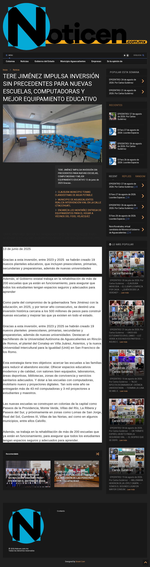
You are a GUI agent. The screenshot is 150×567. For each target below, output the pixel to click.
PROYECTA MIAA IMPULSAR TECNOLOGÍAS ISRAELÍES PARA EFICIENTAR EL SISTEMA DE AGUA (26, 477)
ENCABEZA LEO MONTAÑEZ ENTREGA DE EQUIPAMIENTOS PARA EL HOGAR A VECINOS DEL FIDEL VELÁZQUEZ (78, 213)
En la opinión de (114, 61)
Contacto (61, 511)
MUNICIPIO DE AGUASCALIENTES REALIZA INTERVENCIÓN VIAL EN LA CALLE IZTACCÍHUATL (78, 202)
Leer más (125, 293)
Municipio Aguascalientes (73, 61)
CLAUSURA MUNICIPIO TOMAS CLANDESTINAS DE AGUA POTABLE (73, 193)
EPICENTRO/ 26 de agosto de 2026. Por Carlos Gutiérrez (130, 146)
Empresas (96, 61)
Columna (10, 61)
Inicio (5, 70)
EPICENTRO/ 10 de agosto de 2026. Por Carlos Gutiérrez (125, 367)
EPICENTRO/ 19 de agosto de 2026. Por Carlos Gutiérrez (125, 466)
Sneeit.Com (80, 562)
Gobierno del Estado (44, 61)
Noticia (16, 70)
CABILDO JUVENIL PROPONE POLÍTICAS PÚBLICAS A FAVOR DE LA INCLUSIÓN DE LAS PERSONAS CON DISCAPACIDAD (75, 476)
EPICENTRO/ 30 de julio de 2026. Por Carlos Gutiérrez (124, 269)
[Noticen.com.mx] (75, 49)
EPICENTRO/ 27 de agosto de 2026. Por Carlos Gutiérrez (130, 116)
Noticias (25, 61)
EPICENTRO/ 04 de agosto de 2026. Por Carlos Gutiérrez (125, 417)
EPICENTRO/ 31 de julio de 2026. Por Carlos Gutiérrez (124, 318)
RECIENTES (115, 105)
